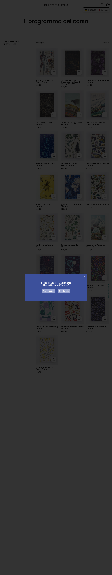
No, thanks (64, 291)
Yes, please (48, 291)
